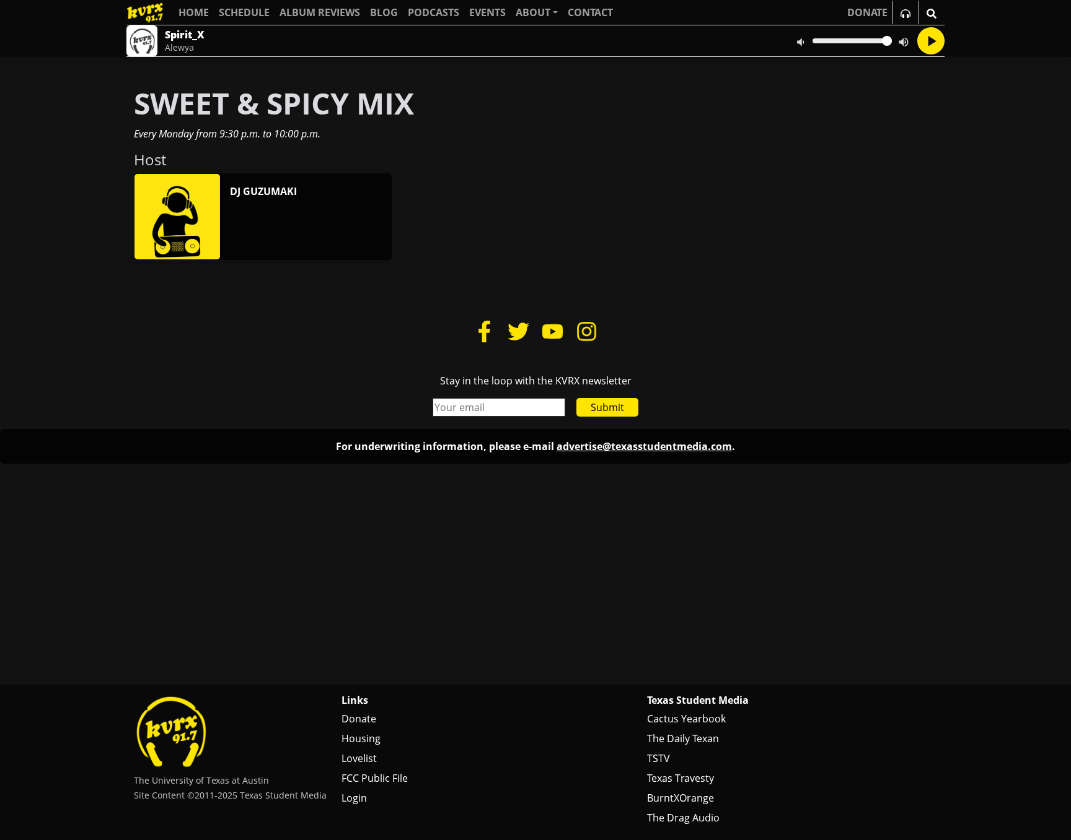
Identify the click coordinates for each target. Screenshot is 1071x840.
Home (193, 12)
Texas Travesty (680, 778)
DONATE (867, 12)
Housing (361, 738)
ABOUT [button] (533, 12)
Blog (384, 12)
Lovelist (359, 758)
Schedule (244, 12)
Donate (359, 718)
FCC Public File (375, 778)
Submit (607, 407)
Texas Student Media (698, 700)
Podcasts (433, 12)
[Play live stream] (931, 40)
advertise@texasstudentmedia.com (644, 446)
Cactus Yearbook (686, 718)
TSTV (658, 758)
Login (354, 798)
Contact (590, 12)
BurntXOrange (680, 798)
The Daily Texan (683, 738)
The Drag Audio (683, 818)
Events (487, 12)
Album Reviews (320, 12)
